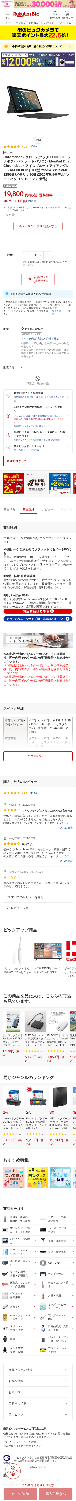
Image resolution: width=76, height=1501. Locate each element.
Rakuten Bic (26, 15)
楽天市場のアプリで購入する (38, 226)
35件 (33, 793)
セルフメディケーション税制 (19, 1442)
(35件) (33, 146)
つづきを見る (36, 756)
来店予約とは (59, 311)
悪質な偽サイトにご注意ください (22, 1446)
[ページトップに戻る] (69, 1487)
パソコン (49, 22)
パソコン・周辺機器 (27, 22)
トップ (6, 22)
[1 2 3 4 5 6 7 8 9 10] (38, 255)
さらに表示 (66, 827)
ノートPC (65, 22)
